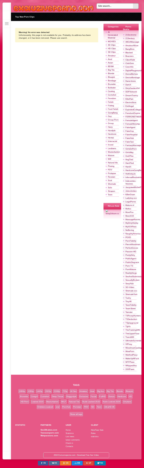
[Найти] (136, 6)
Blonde (111, 73)
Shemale (112, 184)
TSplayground (131, 323)
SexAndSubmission (134, 276)
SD (92, 407)
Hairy (110, 127)
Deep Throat (57, 396)
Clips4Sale (130, 60)
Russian (111, 177)
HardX (128, 167)
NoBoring (129, 230)
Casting (111, 91)
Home (68, 430)
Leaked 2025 (37, 401)
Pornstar (77, 407)
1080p (22, 391)
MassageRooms (132, 219)
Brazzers (129, 56)
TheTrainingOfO (132, 330)
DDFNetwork (131, 92)
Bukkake (112, 88)
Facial (93, 396)
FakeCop (129, 131)
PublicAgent (130, 258)
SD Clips (112, 52)
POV (110, 170)
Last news (70, 437)
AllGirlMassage (132, 42)
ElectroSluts (130, 102)
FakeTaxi (129, 142)
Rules (93, 433)
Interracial (112, 141)
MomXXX (129, 216)
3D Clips (111, 45)
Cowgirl (34, 396)
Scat (110, 180)
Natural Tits (74, 401)
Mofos (128, 209)
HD (130, 396)
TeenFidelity (130, 305)
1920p (48, 391)
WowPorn (129, 351)
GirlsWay (129, 152)
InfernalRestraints (133, 177)
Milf (109, 159)
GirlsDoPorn (131, 149)
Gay (110, 116)
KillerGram (130, 194)
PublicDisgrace (132, 262)
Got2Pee (129, 156)
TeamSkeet (130, 308)
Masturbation (114, 152)
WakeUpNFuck (132, 358)
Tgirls (127, 326)
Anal (110, 59)
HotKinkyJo (130, 174)
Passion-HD (130, 251)
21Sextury (130, 38)
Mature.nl (129, 205)
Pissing (111, 166)
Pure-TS (129, 266)
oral (57, 407)
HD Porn (25, 401)
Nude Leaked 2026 (111, 401)
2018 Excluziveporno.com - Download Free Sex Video (52, 7)
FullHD (102, 396)
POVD (128, 237)
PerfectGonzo (131, 248)
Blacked (129, 52)
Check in (69, 443)
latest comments (73, 440)
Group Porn (113, 120)
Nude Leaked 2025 (91, 401)
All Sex (73, 391)
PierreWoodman (132, 244)
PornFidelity (130, 241)
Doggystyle (71, 396)
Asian (110, 63)
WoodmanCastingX (134, 348)
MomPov (129, 212)
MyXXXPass (131, 226)
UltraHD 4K (109, 407)
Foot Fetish (113, 109)
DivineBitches (131, 74)
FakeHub (129, 138)
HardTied (129, 163)
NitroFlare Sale (97, 430)
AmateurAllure (131, 45)
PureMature (130, 269)
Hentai (111, 138)
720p (65, 391)
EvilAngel (129, 106)
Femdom (112, 98)
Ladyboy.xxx (131, 198)
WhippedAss (131, 365)
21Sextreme (131, 35)
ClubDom (129, 63)
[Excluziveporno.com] (7, 7)
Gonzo (112, 396)
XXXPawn (129, 369)
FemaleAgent (131, 120)
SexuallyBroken (132, 280)
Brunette (112, 84)
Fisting (111, 105)
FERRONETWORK (134, 117)
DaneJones (130, 81)
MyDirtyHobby (131, 223)
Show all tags (76, 414)
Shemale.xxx (131, 291)
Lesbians (112, 148)
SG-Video (129, 287)
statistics (95, 437)
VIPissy (128, 344)
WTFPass (129, 362)
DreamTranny (131, 95)
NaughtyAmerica (132, 234)
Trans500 (129, 337)
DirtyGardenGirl (132, 88)
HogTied (129, 159)
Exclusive (83, 396)
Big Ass (100, 391)
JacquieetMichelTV (134, 187)
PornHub (66, 407)
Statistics (70, 433)
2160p (57, 391)
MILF (63, 401)
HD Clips (112, 48)
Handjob (111, 130)
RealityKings (131, 273)
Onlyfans (127, 401)
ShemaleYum (131, 294)
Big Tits (111, 70)
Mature (111, 155)
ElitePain (129, 99)
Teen (110, 194)
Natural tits (113, 162)
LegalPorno (130, 202)
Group (111, 123)
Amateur (112, 56)
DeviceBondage (132, 77)
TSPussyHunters (133, 316)
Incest (110, 145)
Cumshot (112, 95)
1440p (39, 391)
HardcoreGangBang (134, 170)
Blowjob (111, 77)
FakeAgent (130, 127)
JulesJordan (131, 191)
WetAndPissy (131, 355)
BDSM (111, 66)
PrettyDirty (130, 255)
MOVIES (112, 41)
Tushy (128, 298)
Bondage (112, 80)
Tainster (129, 312)
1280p (31, 391)
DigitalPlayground (133, 70)
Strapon (111, 191)
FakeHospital (131, 134)
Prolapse (112, 173)
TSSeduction (131, 319)
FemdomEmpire (132, 113)
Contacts (69, 446)
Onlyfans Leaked (45, 407)
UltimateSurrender (133, 340)
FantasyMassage (133, 145)
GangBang (113, 113)
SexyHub (129, 283)
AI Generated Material (113, 35)
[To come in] (7, 15)
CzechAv (129, 67)
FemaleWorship (132, 124)
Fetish (110, 102)
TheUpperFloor (132, 333)
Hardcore (112, 134)
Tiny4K (128, 301)
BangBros (129, 49)
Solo (110, 187)
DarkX (128, 85)
